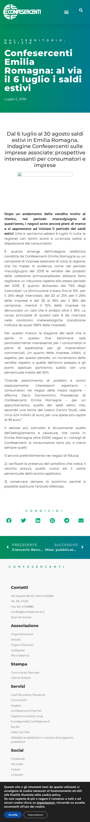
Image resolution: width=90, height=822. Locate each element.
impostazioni (46, 803)
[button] (66, 12)
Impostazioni (35, 815)
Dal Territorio (34, 40)
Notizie (19, 43)
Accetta (13, 815)
